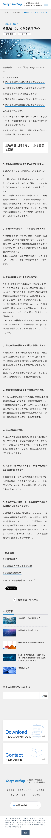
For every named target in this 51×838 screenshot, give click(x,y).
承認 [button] (25, 832)
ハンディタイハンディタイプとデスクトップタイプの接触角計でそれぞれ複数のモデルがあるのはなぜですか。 (26, 120)
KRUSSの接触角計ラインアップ (20, 580)
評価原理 (9, 34)
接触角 (24, 34)
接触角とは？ (11, 558)
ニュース (14, 795)
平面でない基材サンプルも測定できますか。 (26, 87)
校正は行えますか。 (14, 110)
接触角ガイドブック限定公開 (18, 565)
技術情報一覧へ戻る (28, 599)
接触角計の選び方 (13, 572)
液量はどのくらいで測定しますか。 (22, 93)
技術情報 (16, 12)
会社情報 (36, 795)
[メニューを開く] (46, 4)
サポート (25, 795)
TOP (7, 12)
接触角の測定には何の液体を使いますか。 (25, 82)
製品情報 (10, 790)
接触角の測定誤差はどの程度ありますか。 (25, 105)
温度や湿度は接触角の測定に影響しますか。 (26, 99)
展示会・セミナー (25, 790)
